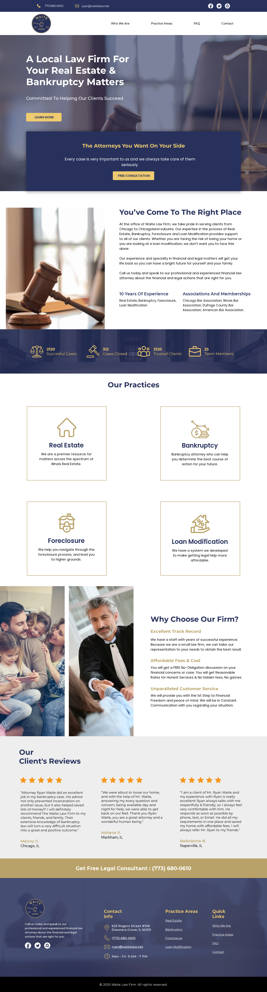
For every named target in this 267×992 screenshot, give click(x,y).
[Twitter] (219, 6)
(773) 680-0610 (123, 938)
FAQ (215, 943)
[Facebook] (210, 6)
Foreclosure (173, 938)
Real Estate (173, 920)
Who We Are (221, 925)
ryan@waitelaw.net (95, 6)
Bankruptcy (174, 929)
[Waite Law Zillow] (227, 6)
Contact (218, 952)
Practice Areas (222, 934)
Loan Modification (178, 947)
